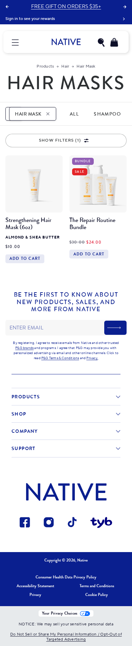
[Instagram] (49, 523)
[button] (101, 42)
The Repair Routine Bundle (92, 224)
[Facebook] (25, 523)
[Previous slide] (7, 6)
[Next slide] (125, 6)
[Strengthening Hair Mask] (34, 184)
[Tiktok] (73, 523)
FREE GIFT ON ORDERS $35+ (66, 6)
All (74, 114)
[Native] (66, 42)
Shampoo (107, 114)
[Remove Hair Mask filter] (47, 113)
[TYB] (101, 523)
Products (45, 66)
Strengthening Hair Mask (28, 224)
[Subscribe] (115, 328)
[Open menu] (15, 42)
